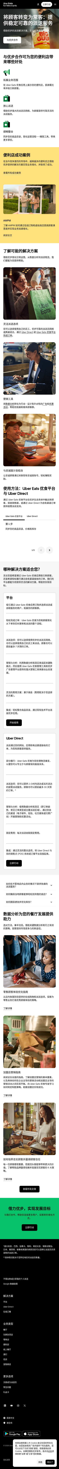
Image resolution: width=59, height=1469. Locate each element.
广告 (45, 404)
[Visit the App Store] (31, 1434)
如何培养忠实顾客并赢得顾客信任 (21, 1159)
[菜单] (55, 4)
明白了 (50, 1462)
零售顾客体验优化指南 (15, 991)
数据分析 (9, 404)
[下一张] (49, 550)
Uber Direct (27, 332)
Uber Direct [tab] (32, 516)
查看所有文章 (29, 1189)
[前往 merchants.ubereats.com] (10, 4)
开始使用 (14, 722)
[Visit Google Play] (12, 1434)
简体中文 (10, 1418)
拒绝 (40, 1462)
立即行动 (46, 4)
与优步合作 (12, 40)
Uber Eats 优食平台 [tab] (14, 516)
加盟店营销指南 (12, 1072)
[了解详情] (29, 961)
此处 (50, 1451)
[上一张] (41, 550)
